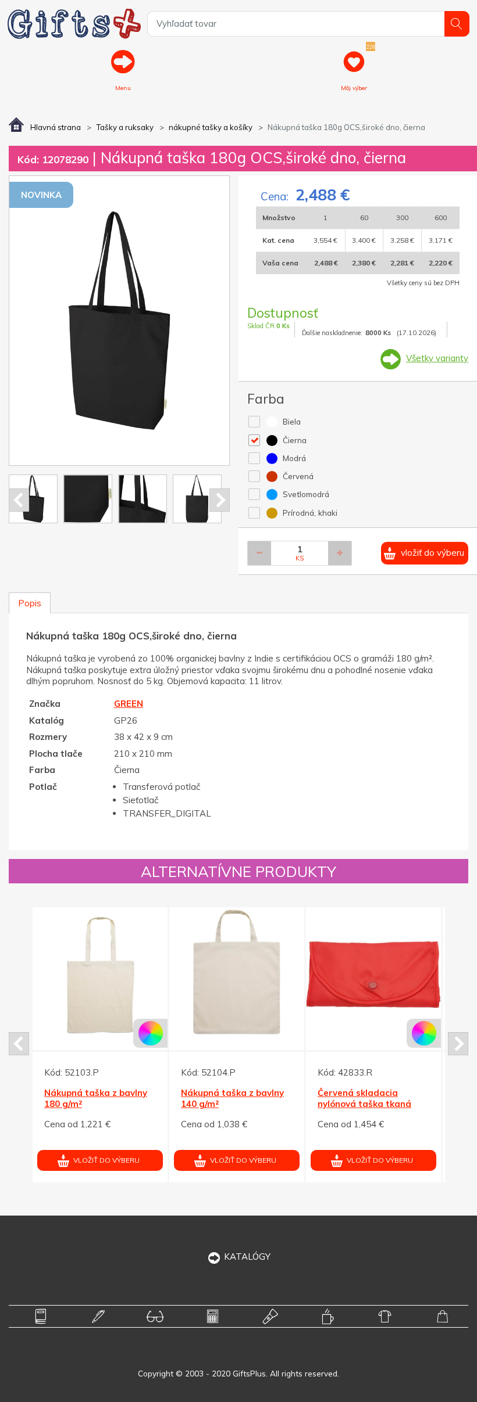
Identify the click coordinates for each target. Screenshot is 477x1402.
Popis (29, 603)
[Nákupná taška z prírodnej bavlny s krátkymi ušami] (283, 974)
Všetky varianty (437, 358)
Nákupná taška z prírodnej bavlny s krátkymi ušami (266, 1104)
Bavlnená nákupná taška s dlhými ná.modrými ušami (418, 1104)
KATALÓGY (247, 1256)
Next (219, 500)
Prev (19, 500)
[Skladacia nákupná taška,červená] (147, 974)
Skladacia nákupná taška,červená (132, 1098)
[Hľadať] (456, 23)
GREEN (128, 703)
